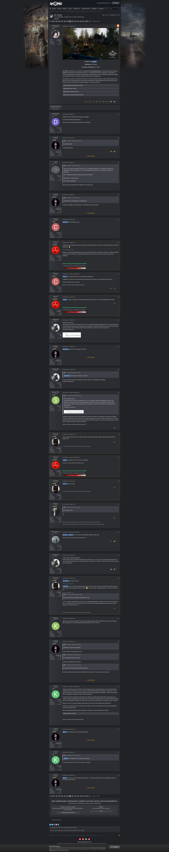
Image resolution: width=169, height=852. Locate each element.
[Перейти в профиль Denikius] (56, 512)
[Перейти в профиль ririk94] (56, 170)
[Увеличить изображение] (91, 43)
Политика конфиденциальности (84, 841)
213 (75, 21)
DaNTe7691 (55, 114)
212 (72, 21)
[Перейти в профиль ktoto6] (56, 694)
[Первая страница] (50, 21)
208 (61, 21)
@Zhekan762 (66, 349)
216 (83, 21)
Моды (54, 8)
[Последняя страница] (90, 21)
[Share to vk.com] (50, 825)
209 (64, 21)
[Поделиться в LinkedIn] (58, 825)
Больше (101, 8)
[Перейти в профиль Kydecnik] (56, 626)
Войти (101, 811)
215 (80, 21)
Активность (76, 8)
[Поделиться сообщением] (115, 26)
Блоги (70, 8)
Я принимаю (115, 847)
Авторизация (106, 14)
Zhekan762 (55, 319)
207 (59, 21)
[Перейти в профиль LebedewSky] (51, 16)
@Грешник (65, 534)
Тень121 (55, 242)
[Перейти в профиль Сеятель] (56, 227)
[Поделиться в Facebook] (54, 825)
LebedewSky (55, 26)
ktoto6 (56, 686)
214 (78, 21)
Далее (87, 21)
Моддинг (94, 8)
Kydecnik (55, 618)
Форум (59, 8)
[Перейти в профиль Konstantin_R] (56, 540)
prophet (55, 137)
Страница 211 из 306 (95, 21)
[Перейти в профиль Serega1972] (56, 400)
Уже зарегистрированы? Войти (103, 3)
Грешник (55, 434)
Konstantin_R (55, 532)
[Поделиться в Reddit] (56, 825)
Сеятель (55, 219)
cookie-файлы (59, 847)
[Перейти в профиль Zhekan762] (56, 328)
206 (56, 21)
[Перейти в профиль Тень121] (56, 250)
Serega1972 (55, 392)
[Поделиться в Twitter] (52, 825)
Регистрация (115, 2)
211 (70, 21)
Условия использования (64, 850)
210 (67, 21)
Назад (53, 21)
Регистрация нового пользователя (68, 812)
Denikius (55, 504)
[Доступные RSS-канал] (119, 835)
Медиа (64, 8)
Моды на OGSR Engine (78, 17)
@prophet (94, 61)
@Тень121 (71, 534)
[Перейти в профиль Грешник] (56, 442)
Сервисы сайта (86, 8)
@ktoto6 (65, 732)
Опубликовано (69, 26)
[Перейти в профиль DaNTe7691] (56, 122)
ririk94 (55, 162)
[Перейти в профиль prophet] (56, 145)
